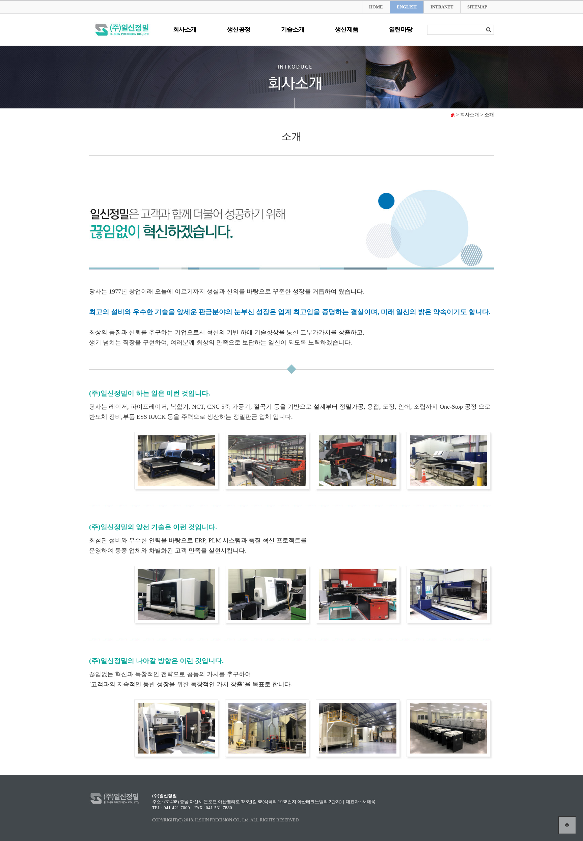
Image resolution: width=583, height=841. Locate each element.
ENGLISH (407, 6)
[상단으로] (567, 825)
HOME (376, 6)
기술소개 (293, 29)
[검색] (488, 29)
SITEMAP (477, 6)
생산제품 (347, 29)
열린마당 (401, 29)
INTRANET (442, 6)
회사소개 (185, 29)
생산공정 (239, 29)
